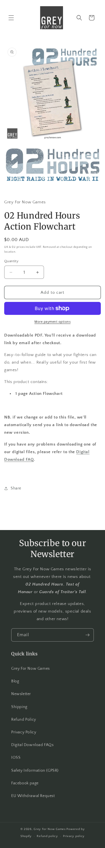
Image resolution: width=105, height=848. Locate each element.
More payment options (52, 322)
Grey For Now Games (30, 668)
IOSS (15, 757)
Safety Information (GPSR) (35, 770)
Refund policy (47, 836)
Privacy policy (74, 836)
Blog (15, 681)
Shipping (19, 707)
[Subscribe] (87, 635)
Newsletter (21, 694)
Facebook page (25, 783)
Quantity (11, 261)
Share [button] (16, 488)
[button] (11, 18)
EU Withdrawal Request (33, 796)
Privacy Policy (23, 732)
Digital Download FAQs (32, 745)
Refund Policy (23, 719)
